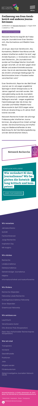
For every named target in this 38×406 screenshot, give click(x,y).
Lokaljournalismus (9, 264)
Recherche (6, 260)
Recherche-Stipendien (10, 292)
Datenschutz (6, 398)
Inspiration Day (8, 244)
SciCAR (5, 232)
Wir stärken (7, 255)
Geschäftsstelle (8, 354)
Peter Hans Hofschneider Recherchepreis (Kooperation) (18, 332)
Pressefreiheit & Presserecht (11, 32)
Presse (20, 398)
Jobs (4, 362)
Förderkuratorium (8, 369)
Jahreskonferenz (8, 228)
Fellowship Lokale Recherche (13, 296)
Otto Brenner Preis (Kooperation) (15, 328)
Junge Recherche (8, 240)
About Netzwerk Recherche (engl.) (12, 401)
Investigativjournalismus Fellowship (15, 300)
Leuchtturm (6, 320)
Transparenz (7, 346)
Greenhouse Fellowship (11, 308)
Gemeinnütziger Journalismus (13, 272)
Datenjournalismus (9, 268)
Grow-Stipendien (8, 304)
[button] (3, 402)
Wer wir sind (7, 341)
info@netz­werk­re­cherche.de (27, 394)
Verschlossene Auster (10, 324)
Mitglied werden (8, 365)
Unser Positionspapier (13, 193)
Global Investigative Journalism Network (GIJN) (17, 374)
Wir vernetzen (8, 223)
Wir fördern (7, 287)
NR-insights (6, 248)
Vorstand (5, 350)
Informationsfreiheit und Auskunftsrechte (18, 280)
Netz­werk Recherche (19, 26)
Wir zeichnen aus (9, 315)
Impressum (13, 398)
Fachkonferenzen (9, 236)
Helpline (5, 276)
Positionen (6, 358)
